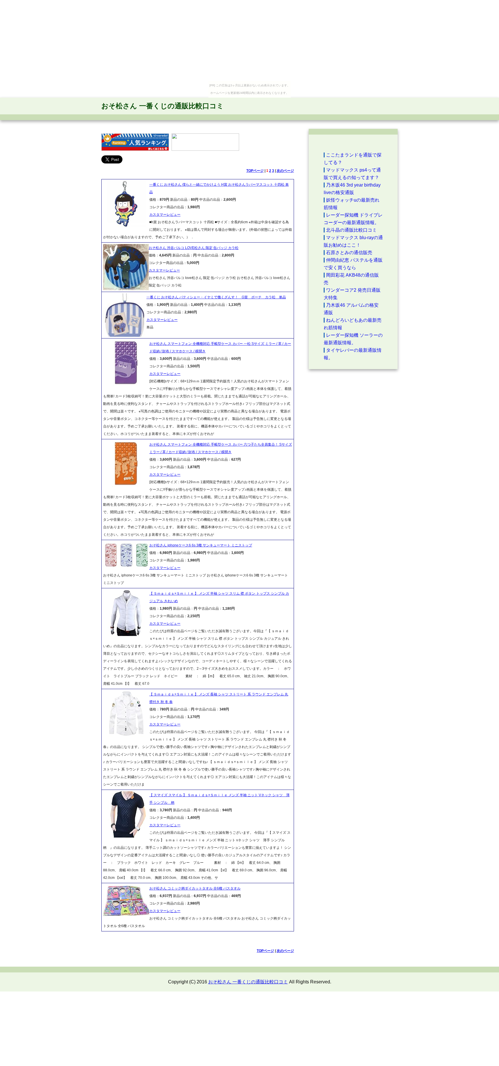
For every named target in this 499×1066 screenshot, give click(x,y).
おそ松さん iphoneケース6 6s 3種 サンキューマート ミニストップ (200, 545)
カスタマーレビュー (164, 215)
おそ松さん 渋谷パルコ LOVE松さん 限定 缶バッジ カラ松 (194, 248)
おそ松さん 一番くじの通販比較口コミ (162, 106)
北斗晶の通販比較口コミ (351, 230)
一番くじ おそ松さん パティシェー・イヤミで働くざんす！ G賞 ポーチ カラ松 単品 (216, 297)
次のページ (285, 171)
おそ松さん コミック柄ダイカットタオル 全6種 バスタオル (195, 888)
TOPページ (255, 171)
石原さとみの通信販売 (349, 252)
